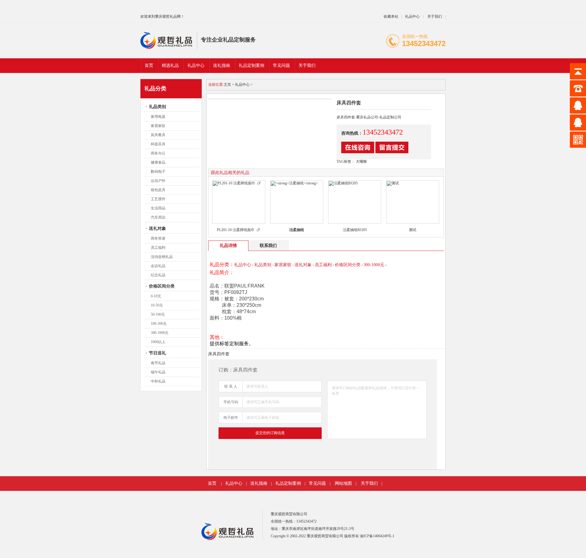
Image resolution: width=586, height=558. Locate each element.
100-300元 (159, 323)
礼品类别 (157, 106)
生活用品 (158, 208)
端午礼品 (158, 372)
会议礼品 (158, 266)
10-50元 (157, 305)
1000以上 (158, 342)
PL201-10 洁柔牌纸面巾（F (238, 230)
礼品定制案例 (288, 483)
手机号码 (230, 402)
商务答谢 (158, 238)
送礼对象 (157, 228)
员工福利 (158, 247)
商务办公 (158, 153)
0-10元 (156, 296)
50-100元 (158, 314)
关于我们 (434, 16)
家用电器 (158, 116)
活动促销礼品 (162, 257)
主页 (227, 84)
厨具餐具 (158, 135)
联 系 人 (230, 386)
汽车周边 (158, 217)
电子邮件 (230, 417)
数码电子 (158, 171)
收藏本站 (391, 16)
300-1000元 (159, 333)
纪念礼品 (158, 275)
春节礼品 (158, 363)
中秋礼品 (158, 381)
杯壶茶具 (158, 144)
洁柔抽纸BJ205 (355, 230)
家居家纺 (158, 126)
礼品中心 (412, 16)
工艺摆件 (158, 199)
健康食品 (158, 162)
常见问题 (317, 483)
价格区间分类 (162, 286)
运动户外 (158, 181)
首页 (149, 65)
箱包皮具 (158, 190)
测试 (412, 230)
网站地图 (343, 483)
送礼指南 (258, 483)
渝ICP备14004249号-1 (377, 536)
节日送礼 (157, 353)
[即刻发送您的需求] (357, 152)
